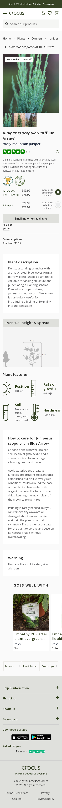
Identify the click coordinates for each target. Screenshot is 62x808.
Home (7, 38)
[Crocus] (31, 770)
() (28, 151)
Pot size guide (7, 226)
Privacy (45, 793)
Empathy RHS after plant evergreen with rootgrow (30, 638)
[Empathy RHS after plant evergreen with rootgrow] (31, 612)
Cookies (17, 798)
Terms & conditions (16, 793)
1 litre (55, 648)
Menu (4, 13)
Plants (21, 38)
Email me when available (31, 218)
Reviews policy (45, 798)
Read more (27, 170)
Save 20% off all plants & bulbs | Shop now (31, 4)
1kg (16, 648)
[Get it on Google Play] (41, 737)
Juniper (53, 38)
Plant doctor (30, 666)
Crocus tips (48, 666)
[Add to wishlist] (57, 151)
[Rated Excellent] (37, 751)
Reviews (9, 666)
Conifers (37, 38)
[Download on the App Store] (20, 737)
